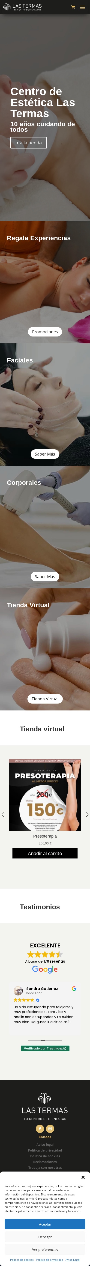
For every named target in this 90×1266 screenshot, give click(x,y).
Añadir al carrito (45, 853)
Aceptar (45, 1224)
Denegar (45, 1237)
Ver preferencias (45, 1249)
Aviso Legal (73, 1260)
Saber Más (45, 454)
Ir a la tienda (28, 143)
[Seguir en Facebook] (40, 1129)
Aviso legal (45, 1144)
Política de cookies (22, 1260)
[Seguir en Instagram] (50, 1129)
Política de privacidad (49, 1260)
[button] (83, 1177)
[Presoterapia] (45, 829)
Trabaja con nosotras (45, 1167)
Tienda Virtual (45, 698)
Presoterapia (45, 836)
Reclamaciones (45, 1162)
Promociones (45, 331)
